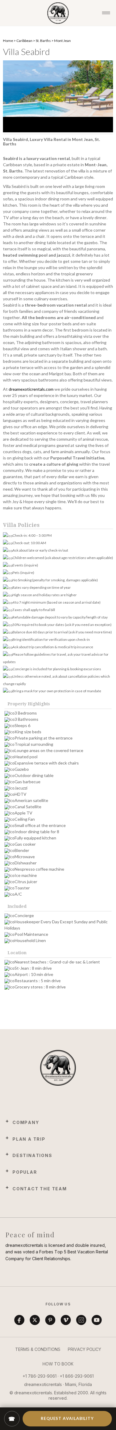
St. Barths (43, 40)
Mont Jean (62, 40)
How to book (58, 1363)
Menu (106, 13)
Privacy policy (84, 1349)
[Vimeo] (66, 1320)
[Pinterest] (50, 1320)
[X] (35, 1320)
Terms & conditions (37, 1349)
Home (8, 40)
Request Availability (67, 1418)
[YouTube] (97, 1320)
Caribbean (24, 40)
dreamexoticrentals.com (31, 389)
